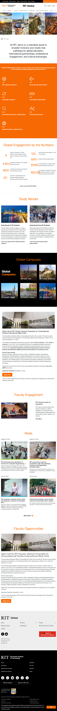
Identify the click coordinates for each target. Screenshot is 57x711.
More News (27, 516)
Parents (18, 1)
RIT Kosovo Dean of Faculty (42, 10)
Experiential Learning (6, 668)
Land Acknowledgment (6, 699)
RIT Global (28, 5)
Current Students (12, 1)
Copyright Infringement (34, 703)
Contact (51, 10)
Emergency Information (6, 703)
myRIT (53, 5)
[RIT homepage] (9, 6)
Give (54, 1)
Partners (33, 1)
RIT (2, 39)
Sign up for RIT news (23, 682)
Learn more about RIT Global (28, 186)
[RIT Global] (9, 617)
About (4, 10)
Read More (39, 419)
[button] (55, 10)
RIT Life (32, 665)
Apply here (7, 375)
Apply (52, 1)
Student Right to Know (34, 699)
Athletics (32, 668)
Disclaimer (3, 701)
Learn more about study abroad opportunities (39, 242)
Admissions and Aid (6, 671)
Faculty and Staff (24, 1)
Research (32, 662)
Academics (4, 665)
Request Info (46, 1)
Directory (49, 5)
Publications (32, 10)
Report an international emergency (47, 634)
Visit (49, 1)
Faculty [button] (15, 10)
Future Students (5, 1)
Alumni (29, 1)
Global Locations (23, 10)
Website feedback (7, 682)
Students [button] (9, 10)
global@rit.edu (4, 643)
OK (51, 707)
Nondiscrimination (33, 701)
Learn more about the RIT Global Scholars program (13, 242)
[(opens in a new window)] (2, 634)
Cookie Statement (35, 707)
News (45, 5)
